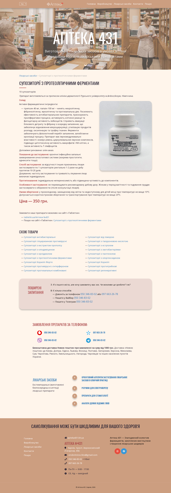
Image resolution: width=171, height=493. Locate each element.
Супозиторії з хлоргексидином (104, 258)
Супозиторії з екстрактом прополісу (43, 245)
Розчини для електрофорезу (95, 387)
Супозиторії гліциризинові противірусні (45, 241)
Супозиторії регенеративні (102, 270)
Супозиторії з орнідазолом (38, 253)
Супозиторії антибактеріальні (39, 237)
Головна (91, 3)
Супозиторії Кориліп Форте (38, 262)
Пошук (148, 3)
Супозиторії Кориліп (98, 262)
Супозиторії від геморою (101, 237)
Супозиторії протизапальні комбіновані (45, 270)
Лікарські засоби (122, 3)
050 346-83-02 (88, 294)
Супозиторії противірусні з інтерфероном (46, 266)
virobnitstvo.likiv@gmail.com (82, 455)
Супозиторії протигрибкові (102, 266)
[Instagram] (117, 451)
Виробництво (104, 3)
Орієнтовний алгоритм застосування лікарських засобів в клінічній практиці (104, 379)
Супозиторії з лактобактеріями (104, 249)
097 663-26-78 (110, 294)
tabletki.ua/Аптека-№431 (36, 217)
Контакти (138, 3)
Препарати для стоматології (95, 395)
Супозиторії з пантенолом (102, 253)
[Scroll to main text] (85, 63)
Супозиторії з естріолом (100, 245)
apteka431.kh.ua (75, 437)
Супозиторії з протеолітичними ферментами (77, 220)
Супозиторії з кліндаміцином (39, 249)
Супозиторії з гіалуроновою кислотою (108, 241)
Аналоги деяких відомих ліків (95, 403)
